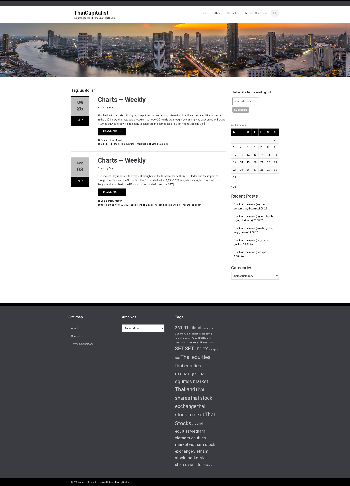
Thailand (153, 144)
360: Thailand (188, 327)
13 (255, 154)
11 (241, 154)
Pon (111, 107)
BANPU (183, 334)
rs (209, 342)
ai (212, 328)
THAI (139, 204)
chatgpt (194, 334)
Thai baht (148, 204)
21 (261, 162)
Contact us (233, 13)
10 (234, 154)
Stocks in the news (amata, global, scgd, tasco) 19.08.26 (253, 230)
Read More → (111, 131)
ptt (200, 342)
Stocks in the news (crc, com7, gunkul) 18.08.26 (251, 242)
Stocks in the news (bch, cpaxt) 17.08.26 (251, 254)
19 (248, 162)
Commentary (107, 140)
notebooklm (180, 342)
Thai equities (127, 144)
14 (261, 154)
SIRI (211, 349)
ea (210, 334)
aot (177, 333)
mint (209, 338)
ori (187, 342)
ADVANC (206, 328)
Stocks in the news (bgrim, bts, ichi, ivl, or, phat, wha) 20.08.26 (254, 218)
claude (202, 334)
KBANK (202, 338)
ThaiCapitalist (91, 12)
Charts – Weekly (122, 100)
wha (210, 465)
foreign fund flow (110, 204)
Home (205, 13)
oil (102, 144)
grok (184, 338)
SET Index (115, 144)
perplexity (193, 342)
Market (118, 140)
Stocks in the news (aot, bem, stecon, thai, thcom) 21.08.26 (251, 206)
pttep (205, 342)
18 (241, 162)
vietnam (197, 431)
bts (188, 334)
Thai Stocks (141, 144)
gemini (178, 338)
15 (268, 154)
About (217, 13)
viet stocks (198, 464)
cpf (207, 334)
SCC (212, 342)
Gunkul (195, 338)
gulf (189, 338)
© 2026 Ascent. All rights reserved (89, 482)
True (194, 424)
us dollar (163, 144)
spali (215, 349)
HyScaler (124, 482)
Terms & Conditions (256, 13)
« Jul (233, 186)
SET (107, 144)
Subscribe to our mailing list (251, 92)
